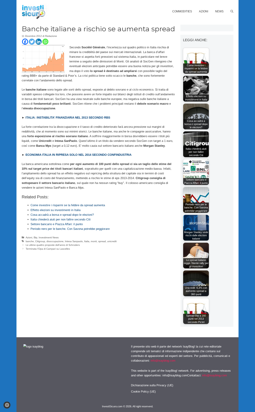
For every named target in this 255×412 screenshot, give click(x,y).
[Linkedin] (39, 42)
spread (102, 241)
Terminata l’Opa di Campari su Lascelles (48, 248)
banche (30, 241)
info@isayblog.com (163, 360)
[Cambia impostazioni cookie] (6, 405)
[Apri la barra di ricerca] (232, 11)
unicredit (112, 241)
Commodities (182, 11)
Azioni (203, 11)
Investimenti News (49, 237)
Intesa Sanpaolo (74, 241)
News (219, 11)
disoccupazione (54, 241)
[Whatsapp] (45, 42)
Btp (35, 237)
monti (94, 241)
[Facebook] (25, 42)
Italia (86, 241)
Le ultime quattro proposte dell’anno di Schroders (53, 245)
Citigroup (40, 241)
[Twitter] (32, 42)
